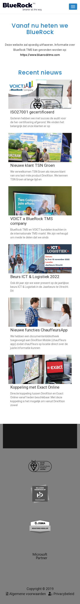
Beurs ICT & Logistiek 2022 (34, 276)
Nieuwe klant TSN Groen (32, 165)
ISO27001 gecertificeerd (32, 112)
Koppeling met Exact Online (34, 387)
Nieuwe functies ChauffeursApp (39, 330)
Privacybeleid (63, 594)
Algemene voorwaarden (27, 594)
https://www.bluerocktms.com (40, 54)
